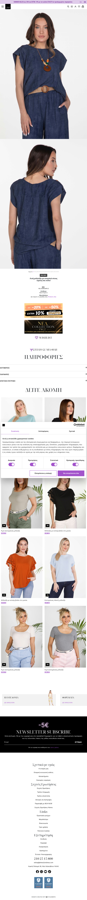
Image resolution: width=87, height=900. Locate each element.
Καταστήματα (43, 776)
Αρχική (30, 271)
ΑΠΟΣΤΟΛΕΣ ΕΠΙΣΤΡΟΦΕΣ (7, 381)
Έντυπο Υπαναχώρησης (43, 854)
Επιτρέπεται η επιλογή (43, 473)
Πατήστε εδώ (52, 297)
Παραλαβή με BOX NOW (43, 803)
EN (85, 2)
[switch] (33, 465)
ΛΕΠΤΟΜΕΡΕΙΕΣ (5, 368)
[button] (81, 2)
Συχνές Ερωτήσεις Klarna (44, 807)
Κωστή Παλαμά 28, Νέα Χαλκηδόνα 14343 (43, 866)
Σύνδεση (43, 839)
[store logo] (9, 6)
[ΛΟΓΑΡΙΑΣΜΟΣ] (75, 6)
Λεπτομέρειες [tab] (43, 431)
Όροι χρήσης (43, 827)
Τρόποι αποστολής (43, 796)
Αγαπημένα (43, 850)
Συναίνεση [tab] (15, 431)
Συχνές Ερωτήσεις (43, 788)
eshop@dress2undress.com (43, 862)
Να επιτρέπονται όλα (71, 473)
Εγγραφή (44, 843)
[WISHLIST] (79, 6)
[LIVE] (72, 6)
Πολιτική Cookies (43, 831)
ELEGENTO (52, 897)
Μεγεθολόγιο (43, 819)
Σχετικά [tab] (72, 431)
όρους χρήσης (55, 747)
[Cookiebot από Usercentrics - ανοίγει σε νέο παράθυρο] (75, 425)
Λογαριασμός (43, 847)
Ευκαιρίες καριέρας (43, 780)
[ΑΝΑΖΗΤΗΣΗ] (68, 6)
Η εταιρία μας (43, 768)
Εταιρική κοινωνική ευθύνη (43, 772)
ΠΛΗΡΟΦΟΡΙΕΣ (4, 374)
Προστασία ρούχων (43, 815)
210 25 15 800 (43, 859)
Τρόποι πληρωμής (43, 792)
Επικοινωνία (43, 823)
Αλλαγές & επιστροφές (43, 800)
